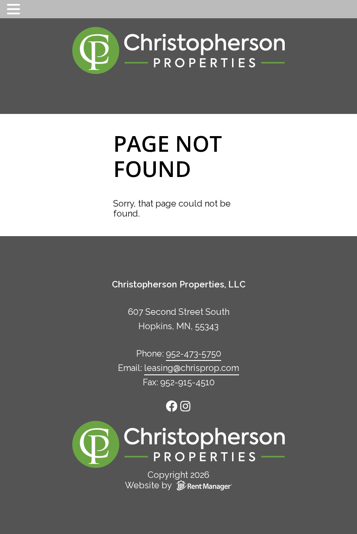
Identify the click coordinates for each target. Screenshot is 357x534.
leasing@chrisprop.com (191, 368)
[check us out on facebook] (173, 405)
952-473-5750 (193, 353)
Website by (148, 485)
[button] (15, 9)
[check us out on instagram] (186, 405)
